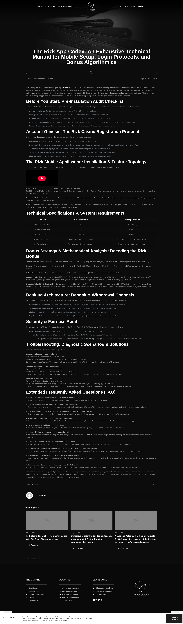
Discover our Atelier (70, 594)
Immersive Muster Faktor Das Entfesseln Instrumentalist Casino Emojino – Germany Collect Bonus (91, 539)
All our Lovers (67, 601)
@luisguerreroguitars (104, 588)
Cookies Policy (101, 594)
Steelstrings (34, 591)
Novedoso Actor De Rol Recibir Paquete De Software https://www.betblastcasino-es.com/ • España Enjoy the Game (135, 539)
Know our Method (69, 591)
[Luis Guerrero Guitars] (91, 6)
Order (31, 598)
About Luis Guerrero (70, 588)
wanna (40, 79)
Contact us (33, 601)
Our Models (33, 588)
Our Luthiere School (70, 598)
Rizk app (65, 88)
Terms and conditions (104, 591)
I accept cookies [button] (174, 618)
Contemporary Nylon (37, 594)
